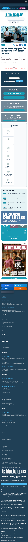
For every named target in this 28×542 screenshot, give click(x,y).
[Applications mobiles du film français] (18, 22)
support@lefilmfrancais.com (17, 508)
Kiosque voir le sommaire (6, 399)
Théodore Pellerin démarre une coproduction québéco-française (13, 311)
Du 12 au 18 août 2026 (5, 388)
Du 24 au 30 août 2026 (6, 344)
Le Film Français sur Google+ (7, 460)
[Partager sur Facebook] (20, 45)
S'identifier (6, 8)
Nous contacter (4, 446)
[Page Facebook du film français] (13, 22)
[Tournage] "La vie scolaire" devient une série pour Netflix (12, 414)
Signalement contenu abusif (7, 451)
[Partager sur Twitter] (22, 45)
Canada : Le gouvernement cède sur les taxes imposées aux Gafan (14, 425)
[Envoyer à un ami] (14, 45)
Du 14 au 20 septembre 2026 (7, 348)
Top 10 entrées (4, 323)
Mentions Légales (5, 447)
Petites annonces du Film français (8, 404)
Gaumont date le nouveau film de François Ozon (14, 194)
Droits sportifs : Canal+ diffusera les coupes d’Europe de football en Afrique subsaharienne (14, 370)
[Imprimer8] (17, 45)
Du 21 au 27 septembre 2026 (7, 350)
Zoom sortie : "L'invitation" (6, 303)
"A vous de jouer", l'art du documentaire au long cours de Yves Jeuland (13, 359)
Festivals (3, 337)
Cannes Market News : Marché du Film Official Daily (11, 467)
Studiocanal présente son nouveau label (9, 310)
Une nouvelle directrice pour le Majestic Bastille (13, 199)
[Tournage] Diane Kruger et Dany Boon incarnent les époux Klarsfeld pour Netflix (14, 416)
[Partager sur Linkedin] (25, 45)
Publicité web (4, 454)
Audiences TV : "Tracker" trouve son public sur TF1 (10, 381)
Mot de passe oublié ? (14, 8)
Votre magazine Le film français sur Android (9, 464)
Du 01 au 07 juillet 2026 (6, 392)
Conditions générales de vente (7, 450)
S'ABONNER (22, 8)
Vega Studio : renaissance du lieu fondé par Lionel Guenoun (12, 304)
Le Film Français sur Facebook (7, 458)
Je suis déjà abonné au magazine (14, 93)
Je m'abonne (14, 278)
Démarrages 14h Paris (5, 319)
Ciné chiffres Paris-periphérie (7, 326)
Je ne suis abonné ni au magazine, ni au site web (14, 97)
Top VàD (3, 432)
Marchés (3, 339)
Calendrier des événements (7, 403)
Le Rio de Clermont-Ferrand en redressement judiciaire (12, 208)
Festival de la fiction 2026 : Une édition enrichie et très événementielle (11, 362)
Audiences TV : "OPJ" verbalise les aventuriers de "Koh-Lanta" (12, 382)
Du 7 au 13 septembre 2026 (6, 347)
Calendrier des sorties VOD (6, 439)
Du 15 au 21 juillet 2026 (6, 389)
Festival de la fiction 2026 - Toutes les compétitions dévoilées (13, 363)
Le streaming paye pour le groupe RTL (8, 422)
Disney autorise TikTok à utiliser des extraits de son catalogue (13, 423)
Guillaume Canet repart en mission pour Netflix (10, 418)
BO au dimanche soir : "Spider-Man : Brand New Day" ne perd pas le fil (14, 203)
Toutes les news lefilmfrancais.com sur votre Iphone (11, 462)
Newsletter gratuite (5, 400)
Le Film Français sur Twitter (6, 459)
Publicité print (4, 455)
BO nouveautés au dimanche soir (8, 322)
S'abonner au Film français (6, 398)
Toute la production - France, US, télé (8, 402)
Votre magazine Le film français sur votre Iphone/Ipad (11, 463)
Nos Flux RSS (4, 466)
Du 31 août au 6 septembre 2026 (7, 346)
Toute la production (14, 238)
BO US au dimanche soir (6, 330)
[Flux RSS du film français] (10, 22)
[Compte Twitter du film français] (15, 22)
